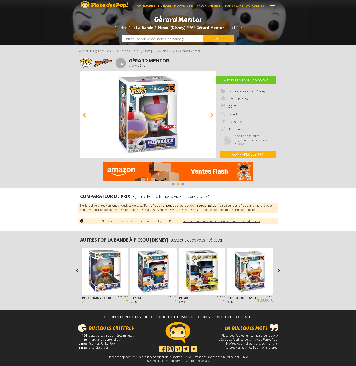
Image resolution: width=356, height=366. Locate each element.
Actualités (255, 5)
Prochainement (209, 5)
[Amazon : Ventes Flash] (178, 172)
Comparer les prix (248, 154)
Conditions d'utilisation (172, 317)
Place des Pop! (104, 5)
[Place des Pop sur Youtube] (194, 348)
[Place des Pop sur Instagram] (170, 348)
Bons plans (234, 5)
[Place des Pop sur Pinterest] (178, 348)
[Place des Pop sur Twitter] (186, 348)
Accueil (83, 51)
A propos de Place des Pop (126, 317)
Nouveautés (184, 5)
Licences (164, 5)
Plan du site (223, 317)
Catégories (146, 5)
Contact (243, 317)
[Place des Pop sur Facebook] (162, 348)
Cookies (203, 317)
